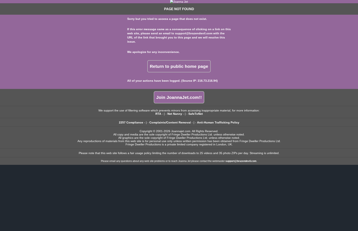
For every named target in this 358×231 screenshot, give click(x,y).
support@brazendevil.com (193, 33)
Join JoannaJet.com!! (179, 97)
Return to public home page (179, 66)
